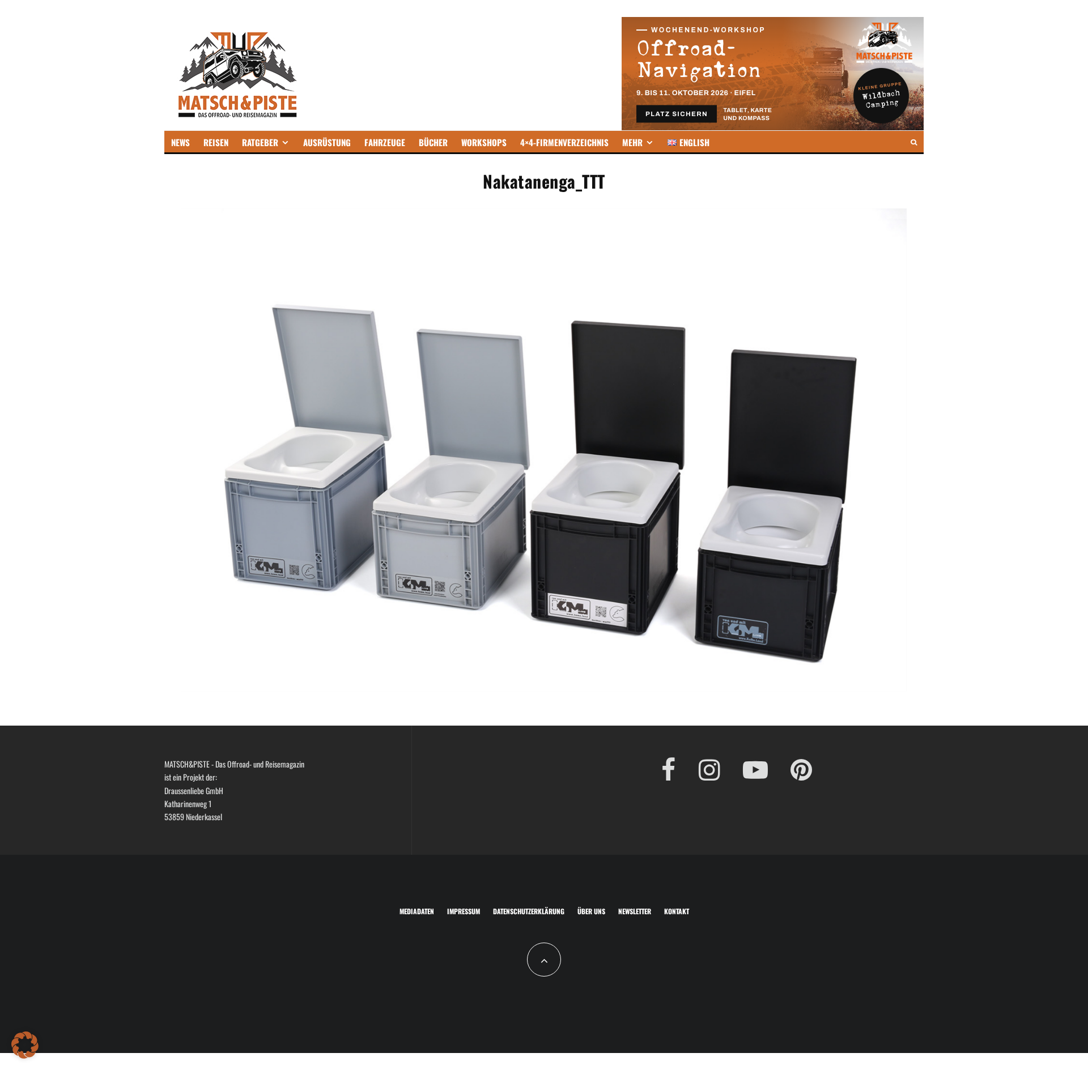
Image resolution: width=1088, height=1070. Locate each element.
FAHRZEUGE (384, 142)
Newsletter (634, 911)
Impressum (463, 911)
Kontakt (676, 911)
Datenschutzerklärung (528, 911)
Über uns (591, 911)
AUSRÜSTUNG (327, 142)
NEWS (180, 142)
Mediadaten (417, 911)
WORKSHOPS (484, 142)
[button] (25, 1045)
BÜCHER (433, 142)
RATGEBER (260, 142)
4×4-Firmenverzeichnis (564, 142)
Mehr (632, 142)
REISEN (215, 142)
